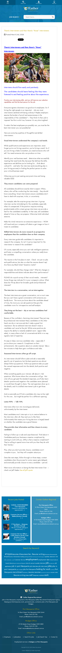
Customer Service (20, 560)
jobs (50, 566)
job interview (34, 566)
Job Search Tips (42, 637)
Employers (7, 637)
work (46, 575)
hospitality (37, 563)
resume (31, 572)
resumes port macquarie (45, 572)
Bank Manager (41, 556)
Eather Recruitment (36, 647)
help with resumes (30, 563)
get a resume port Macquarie (20, 563)
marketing (52, 569)
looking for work (43, 569)
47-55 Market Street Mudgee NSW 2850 (31, 624)
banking (22, 557)
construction (9, 560)
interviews (42, 563)
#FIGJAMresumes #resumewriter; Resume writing (24, 554)
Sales (27, 575)
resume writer (54, 572)
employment (32, 559)
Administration (16, 556)
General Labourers (9, 563)
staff (31, 575)
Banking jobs (35, 556)
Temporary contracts (38, 575)
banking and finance (29, 556)
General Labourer (54, 560)
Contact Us (54, 637)
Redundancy (25, 572)
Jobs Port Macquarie (29, 569)
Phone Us (54, 3)
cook (13, 560)
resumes (37, 572)
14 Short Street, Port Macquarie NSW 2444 (31, 612)
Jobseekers (17, 637)
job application (52, 563)
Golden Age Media (35, 650)
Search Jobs (23, 3)
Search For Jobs (29, 637)
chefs (5, 560)
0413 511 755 (33, 614)
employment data (43, 560)
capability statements (49, 557)
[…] (23, 510)
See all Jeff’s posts (26, 470)
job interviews (42, 566)
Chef (56, 556)
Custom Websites (26, 650)
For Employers (39, 3)
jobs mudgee (20, 569)
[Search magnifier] (53, 17)
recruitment (18, 572)
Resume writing (19, 575)
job (47, 562)
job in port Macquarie (20, 566)
